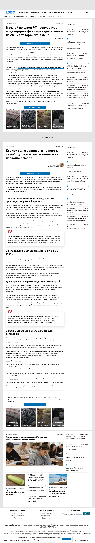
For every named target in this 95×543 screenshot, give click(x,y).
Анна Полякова (54, 165)
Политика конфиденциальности (82, 540)
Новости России (73, 186)
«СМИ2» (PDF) (49, 536)
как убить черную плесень (73, 48)
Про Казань (29, 236)
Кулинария (71, 29)
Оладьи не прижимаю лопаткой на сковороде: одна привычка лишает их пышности (36, 382)
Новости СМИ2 (10, 109)
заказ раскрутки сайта (72, 194)
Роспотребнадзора (39, 221)
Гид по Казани (54, 487)
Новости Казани (12, 23)
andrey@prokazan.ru (17, 515)
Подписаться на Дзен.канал (35, 43)
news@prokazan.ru (47, 515)
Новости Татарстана (13, 434)
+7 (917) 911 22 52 (17, 513)
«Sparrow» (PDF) (56, 536)
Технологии (72, 77)
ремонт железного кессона (73, 72)
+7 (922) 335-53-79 (46, 513)
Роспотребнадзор (36, 303)
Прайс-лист (18, 518)
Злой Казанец (20, 388)
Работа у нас (46, 518)
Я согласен (67, 539)
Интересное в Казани (74, 62)
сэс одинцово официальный (74, 171)
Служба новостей (58, 38)
